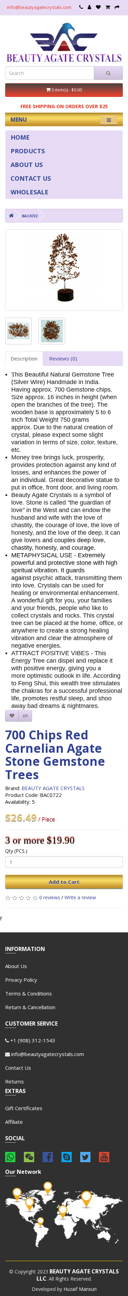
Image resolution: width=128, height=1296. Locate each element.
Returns (14, 1081)
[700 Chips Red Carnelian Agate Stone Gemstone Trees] (64, 270)
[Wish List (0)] (98, 7)
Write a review (80, 897)
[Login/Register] (89, 7)
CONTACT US (31, 178)
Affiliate (14, 1121)
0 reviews (49, 897)
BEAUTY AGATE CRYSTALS (53, 788)
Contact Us (18, 1067)
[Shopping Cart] (107, 7)
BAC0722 (30, 215)
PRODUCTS (28, 151)
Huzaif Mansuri (80, 1289)
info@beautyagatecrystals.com (39, 7)
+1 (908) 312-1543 (32, 1040)
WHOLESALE (29, 192)
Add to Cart (64, 881)
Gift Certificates (23, 1108)
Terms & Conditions (28, 993)
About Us (16, 966)
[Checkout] (117, 7)
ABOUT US (27, 165)
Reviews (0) (63, 358)
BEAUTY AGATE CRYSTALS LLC (78, 1275)
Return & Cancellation (30, 1007)
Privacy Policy (21, 979)
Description (24, 358)
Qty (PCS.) (16, 851)
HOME (20, 137)
